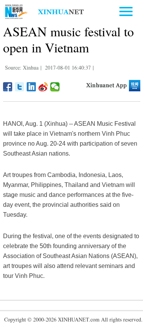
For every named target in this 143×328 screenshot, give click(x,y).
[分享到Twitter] (19, 86)
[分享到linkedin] (31, 86)
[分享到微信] (55, 86)
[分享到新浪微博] (43, 86)
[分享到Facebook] (8, 86)
